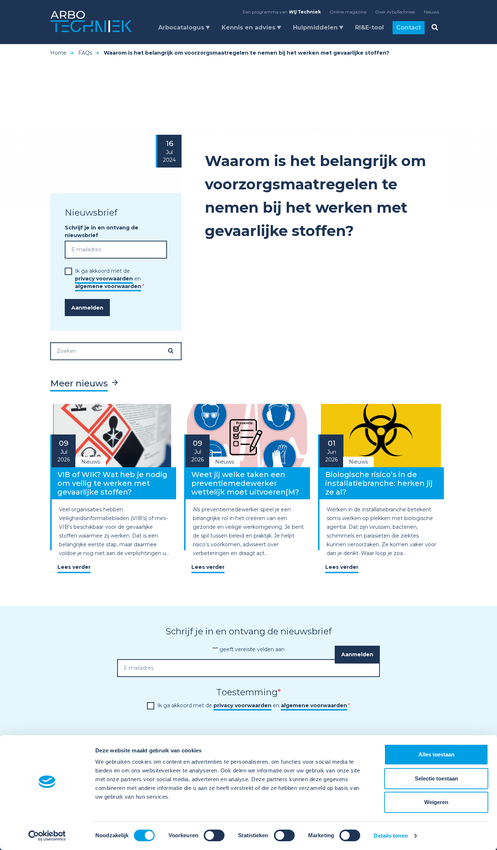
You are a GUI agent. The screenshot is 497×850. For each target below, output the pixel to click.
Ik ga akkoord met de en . (109, 279)
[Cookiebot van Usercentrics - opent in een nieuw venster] (47, 835)
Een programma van (282, 12)
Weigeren (436, 802)
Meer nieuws (79, 383)
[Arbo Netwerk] (91, 22)
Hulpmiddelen (315, 27)
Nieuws (431, 12)
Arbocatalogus (181, 27)
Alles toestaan (436, 754)
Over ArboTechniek (395, 12)
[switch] (214, 835)
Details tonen (390, 836)
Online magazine (348, 12)
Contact (408, 27)
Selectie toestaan (436, 778)
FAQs (85, 53)
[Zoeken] (174, 350)
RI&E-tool (369, 27)
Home (58, 53)
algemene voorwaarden (108, 286)
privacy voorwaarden (104, 278)
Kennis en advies (248, 27)
